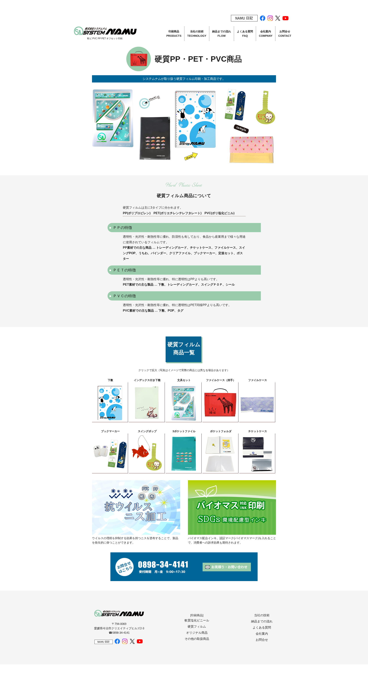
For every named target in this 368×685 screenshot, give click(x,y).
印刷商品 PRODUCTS (173, 33)
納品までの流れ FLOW (221, 33)
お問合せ (262, 639)
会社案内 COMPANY (265, 33)
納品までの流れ (262, 621)
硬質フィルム (197, 626)
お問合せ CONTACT (284, 33)
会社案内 (262, 633)
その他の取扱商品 (197, 638)
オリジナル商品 (197, 632)
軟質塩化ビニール (197, 620)
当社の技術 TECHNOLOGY (196, 33)
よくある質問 (262, 627)
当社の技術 (261, 615)
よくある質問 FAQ (245, 33)
